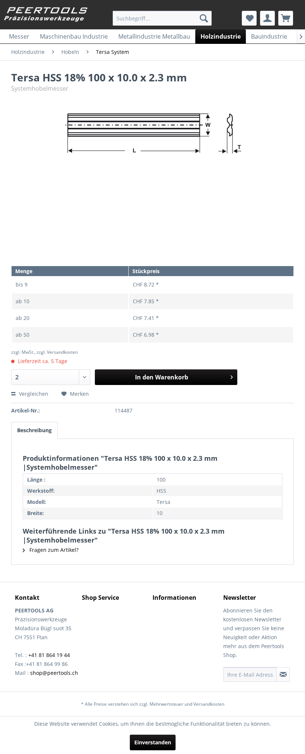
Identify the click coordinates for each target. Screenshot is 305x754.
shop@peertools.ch (54, 672)
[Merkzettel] (249, 18)
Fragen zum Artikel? (53, 549)
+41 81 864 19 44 (49, 654)
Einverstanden (152, 742)
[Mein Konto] (267, 18)
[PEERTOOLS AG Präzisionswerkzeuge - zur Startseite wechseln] (46, 16)
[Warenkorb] (285, 18)
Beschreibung (34, 430)
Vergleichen (32, 393)
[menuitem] (162, 18)
